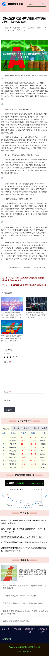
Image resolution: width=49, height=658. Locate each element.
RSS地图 (28, 647)
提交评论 (9, 410)
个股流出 (36, 428)
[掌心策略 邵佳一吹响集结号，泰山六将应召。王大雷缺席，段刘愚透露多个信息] (12, 303)
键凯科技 (12, 457)
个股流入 (25, 428)
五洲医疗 (12, 464)
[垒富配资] (12, 4)
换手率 (44, 428)
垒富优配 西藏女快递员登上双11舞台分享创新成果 (27, 285)
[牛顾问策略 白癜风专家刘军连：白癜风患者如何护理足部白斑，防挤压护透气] (12, 327)
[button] (2, 495)
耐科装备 (12, 447)
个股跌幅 (16, 428)
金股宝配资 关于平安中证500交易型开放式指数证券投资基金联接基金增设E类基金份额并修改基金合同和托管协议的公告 (33, 572)
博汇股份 (12, 467)
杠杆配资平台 (30, 630)
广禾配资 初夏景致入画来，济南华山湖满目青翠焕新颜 (24, 542)
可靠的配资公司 (42, 630)
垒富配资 (5, 629)
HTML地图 (36, 647)
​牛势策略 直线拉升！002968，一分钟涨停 (19, 595)
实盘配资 (18, 629)
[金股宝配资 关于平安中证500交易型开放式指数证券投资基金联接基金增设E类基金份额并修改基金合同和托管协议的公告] (9, 573)
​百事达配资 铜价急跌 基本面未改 (16, 621)
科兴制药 (12, 460)
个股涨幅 (6, 428)
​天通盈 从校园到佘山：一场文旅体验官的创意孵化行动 (24, 603)
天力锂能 (12, 437)
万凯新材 (12, 454)
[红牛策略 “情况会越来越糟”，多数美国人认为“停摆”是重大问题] (36, 303)
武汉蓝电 (12, 450)
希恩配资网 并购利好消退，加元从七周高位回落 (21, 537)
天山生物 (12, 440)
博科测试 (12, 444)
